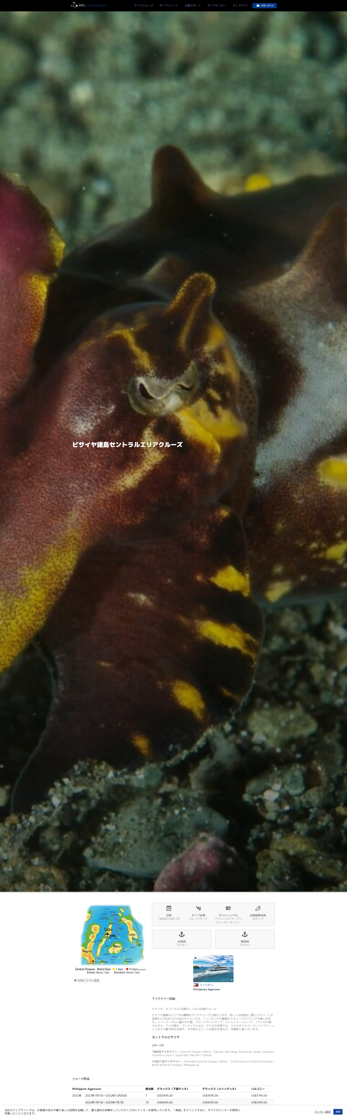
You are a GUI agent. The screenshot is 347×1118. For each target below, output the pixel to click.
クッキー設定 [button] (322, 1111)
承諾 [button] (338, 1111)
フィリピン (206, 985)
